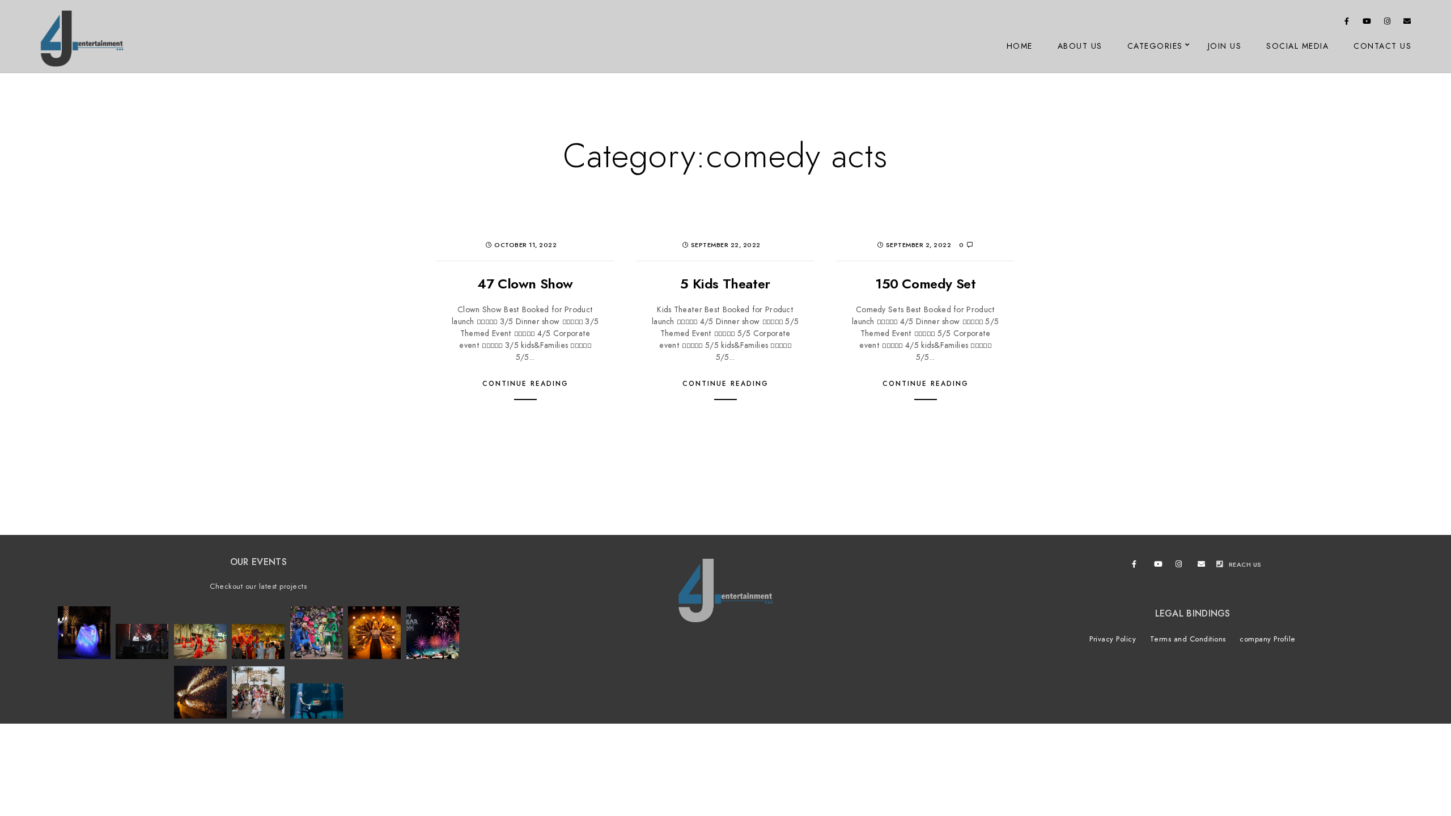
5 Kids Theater (725, 283)
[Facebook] (1347, 23)
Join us (1225, 46)
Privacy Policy (1112, 639)
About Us (1080, 46)
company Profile (1268, 639)
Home (1020, 46)
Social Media (1297, 46)
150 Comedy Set (925, 283)
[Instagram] (1387, 23)
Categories (1155, 46)
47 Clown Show (525, 283)
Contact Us (1382, 46)
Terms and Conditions (1188, 639)
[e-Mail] (1407, 23)
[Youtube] (1367, 23)
